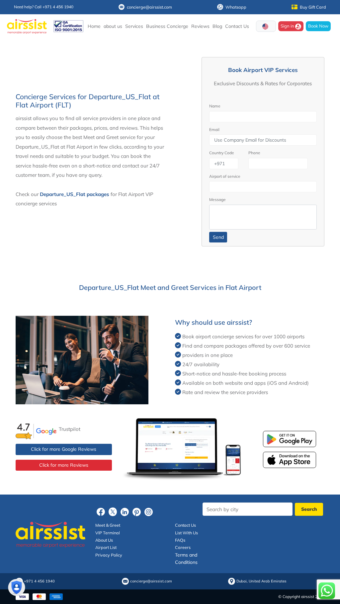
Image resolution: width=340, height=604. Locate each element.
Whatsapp (235, 7)
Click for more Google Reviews (63, 449)
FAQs (180, 540)
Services (134, 26)
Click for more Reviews (63, 465)
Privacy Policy (108, 555)
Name (214, 105)
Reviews (200, 26)
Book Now (318, 26)
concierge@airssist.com (149, 7)
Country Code (221, 152)
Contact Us (237, 26)
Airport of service (224, 176)
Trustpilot (69, 429)
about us (113, 26)
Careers (183, 547)
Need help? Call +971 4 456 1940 (43, 6)
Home (94, 26)
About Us (104, 540)
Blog (217, 26)
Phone (254, 152)
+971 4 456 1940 (39, 581)
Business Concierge (167, 26)
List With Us (186, 532)
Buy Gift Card (313, 7)
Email (214, 129)
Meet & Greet (107, 525)
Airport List (106, 547)
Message (217, 199)
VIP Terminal (107, 532)
